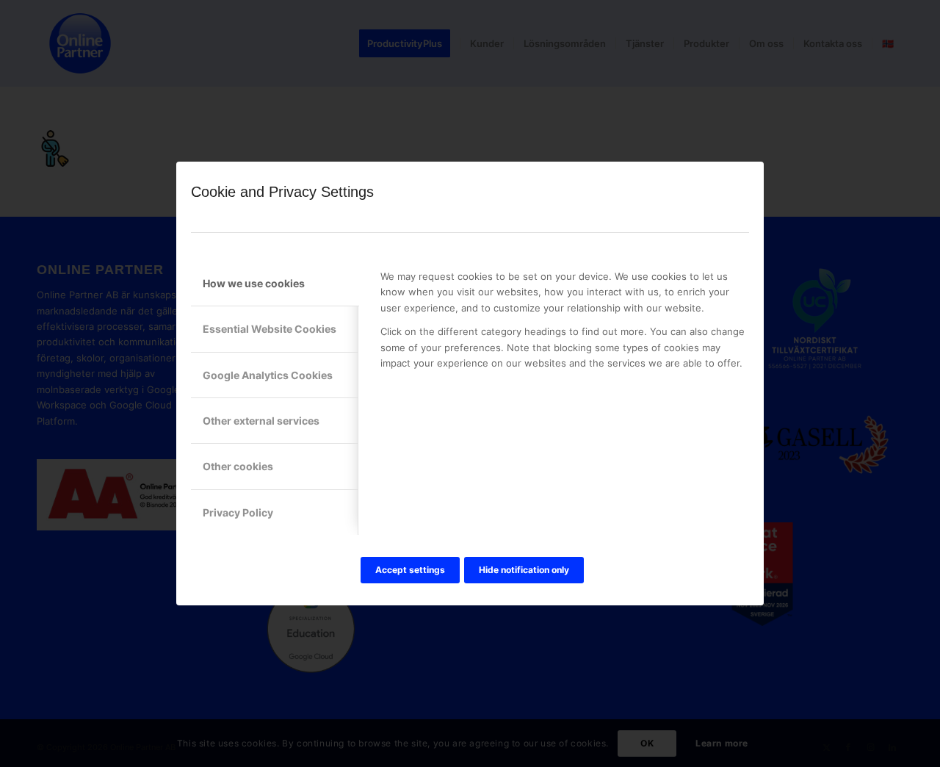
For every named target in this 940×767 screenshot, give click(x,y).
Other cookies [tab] (238, 466)
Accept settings (410, 569)
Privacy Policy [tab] (238, 512)
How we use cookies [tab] (254, 283)
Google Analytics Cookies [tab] (268, 375)
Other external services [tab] (261, 420)
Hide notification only (524, 569)
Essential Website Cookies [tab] (269, 329)
